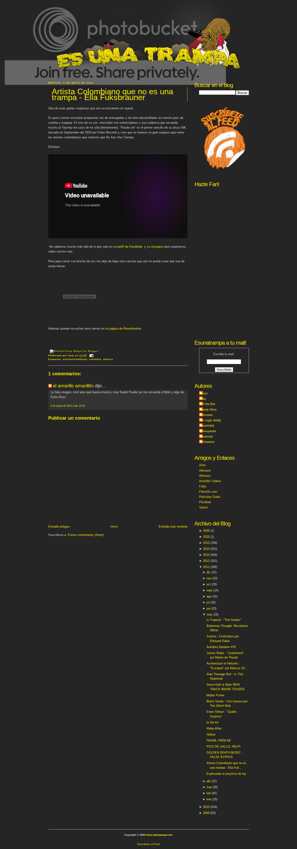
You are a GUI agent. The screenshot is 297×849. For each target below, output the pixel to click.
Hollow (211, 734)
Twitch (203, 507)
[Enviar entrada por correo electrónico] (91, 355)
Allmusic (205, 475)
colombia (95, 359)
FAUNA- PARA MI (219, 740)
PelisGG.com (208, 491)
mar (209, 787)
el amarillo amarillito (73, 385)
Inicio (114, 526)
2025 (206, 536)
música (108, 359)
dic (208, 572)
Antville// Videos (210, 481)
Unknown (206, 415)
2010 (206, 807)
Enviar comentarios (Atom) (86, 535)
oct (209, 584)
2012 (206, 561)
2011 (206, 567)
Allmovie (205, 470)
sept (209, 590)
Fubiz (203, 486)
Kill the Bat (207, 404)
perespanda (208, 431)
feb (209, 793)
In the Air (213, 722)
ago (209, 596)
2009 (206, 813)
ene (209, 799)
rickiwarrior (207, 442)
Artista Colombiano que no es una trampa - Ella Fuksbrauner (112, 94)
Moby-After (214, 728)
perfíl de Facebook (129, 246)
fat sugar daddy (210, 420)
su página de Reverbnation (123, 328)
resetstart (206, 436)
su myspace (155, 246)
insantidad (207, 425)
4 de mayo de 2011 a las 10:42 (68, 405)
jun (208, 608)
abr (209, 781)
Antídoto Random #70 (221, 647)
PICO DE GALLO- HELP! (224, 746)
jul (208, 602)
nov (209, 578)
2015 (206, 542)
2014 (206, 549)
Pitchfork (205, 502)
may (209, 614)
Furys (204, 393)
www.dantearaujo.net (159, 834)
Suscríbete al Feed (148, 844)
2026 (206, 530)
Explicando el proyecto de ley (226, 773)
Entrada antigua (58, 526)
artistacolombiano (75, 359)
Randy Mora (208, 409)
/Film (202, 465)
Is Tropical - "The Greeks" (224, 620)
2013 (206, 555)
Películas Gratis (210, 497)
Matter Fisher (215, 695)
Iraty (203, 398)
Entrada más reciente (173, 526)
